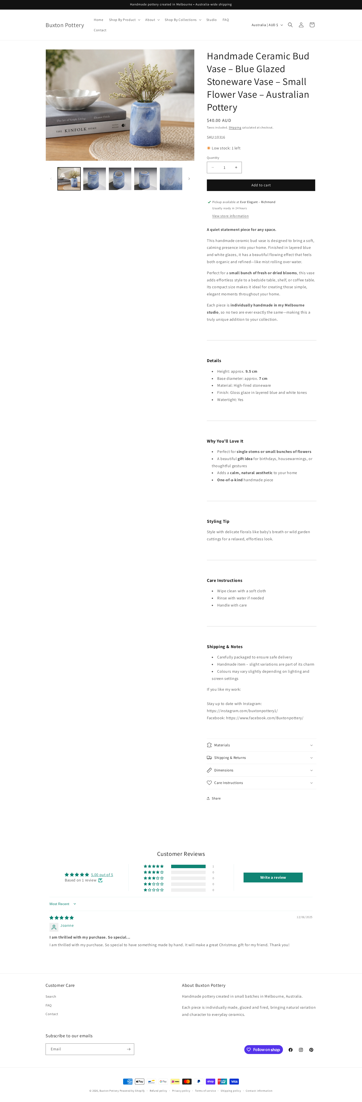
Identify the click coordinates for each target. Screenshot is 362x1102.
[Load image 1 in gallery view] (69, 178)
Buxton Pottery (109, 1090)
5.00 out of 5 (102, 874)
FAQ (49, 1005)
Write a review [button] (273, 877)
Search (51, 996)
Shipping (235, 127)
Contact (52, 1014)
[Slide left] (51, 178)
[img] (61, 917)
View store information (230, 216)
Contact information (259, 1090)
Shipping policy (231, 1090)
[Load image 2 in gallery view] (94, 178)
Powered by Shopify (132, 1090)
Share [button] (216, 798)
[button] (124, 20)
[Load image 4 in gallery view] (145, 178)
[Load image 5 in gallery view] (171, 178)
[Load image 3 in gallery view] (120, 178)
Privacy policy (181, 1090)
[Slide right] (189, 178)
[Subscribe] (128, 1049)
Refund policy (158, 1090)
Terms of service (205, 1090)
